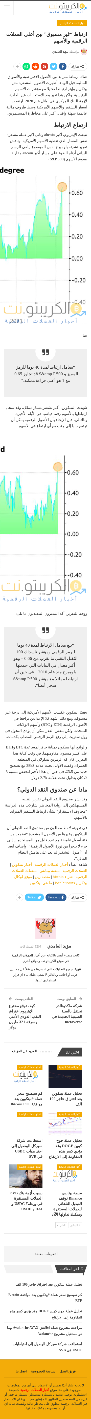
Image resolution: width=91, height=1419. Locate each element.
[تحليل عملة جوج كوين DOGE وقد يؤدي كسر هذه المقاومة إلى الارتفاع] (65, 1123)
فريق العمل (68, 1371)
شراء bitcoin (63, 877)
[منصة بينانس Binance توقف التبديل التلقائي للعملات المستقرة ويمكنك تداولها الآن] (65, 1176)
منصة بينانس (49, 871)
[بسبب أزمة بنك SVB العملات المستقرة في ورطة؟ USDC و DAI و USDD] (25, 1176)
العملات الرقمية (74, 871)
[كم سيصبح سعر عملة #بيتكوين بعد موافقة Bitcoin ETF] (25, 1076)
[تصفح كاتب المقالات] (45, 928)
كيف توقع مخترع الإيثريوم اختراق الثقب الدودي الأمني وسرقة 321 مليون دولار (25, 1016)
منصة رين (42, 877)
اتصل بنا (21, 1371)
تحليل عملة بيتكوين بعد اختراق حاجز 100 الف (48, 1284)
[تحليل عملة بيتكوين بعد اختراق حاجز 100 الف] (65, 1076)
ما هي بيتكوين (41, 883)
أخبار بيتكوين (22, 864)
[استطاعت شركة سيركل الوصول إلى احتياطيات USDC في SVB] (25, 1123)
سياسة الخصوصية (43, 1371)
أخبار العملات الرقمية (72, 23)
